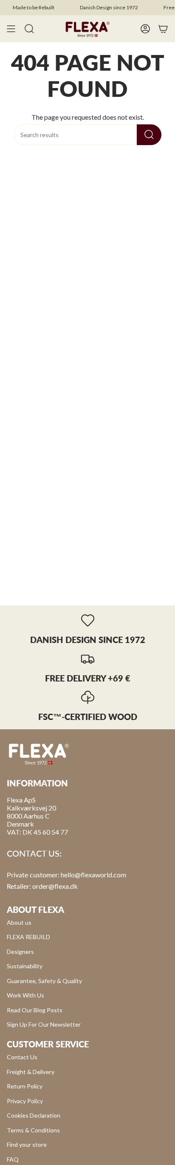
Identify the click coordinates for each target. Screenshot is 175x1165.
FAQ (13, 1159)
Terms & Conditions (33, 1130)
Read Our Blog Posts (34, 1010)
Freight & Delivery (30, 1071)
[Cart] (163, 28)
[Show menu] (11, 28)
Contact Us (22, 1057)
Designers (20, 951)
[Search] (149, 134)
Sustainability (24, 966)
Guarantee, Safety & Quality (44, 980)
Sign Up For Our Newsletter (44, 1024)
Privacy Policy (25, 1101)
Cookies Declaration (33, 1115)
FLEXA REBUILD (28, 936)
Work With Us (25, 995)
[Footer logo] (39, 753)
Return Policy (24, 1086)
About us (19, 922)
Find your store (27, 1144)
